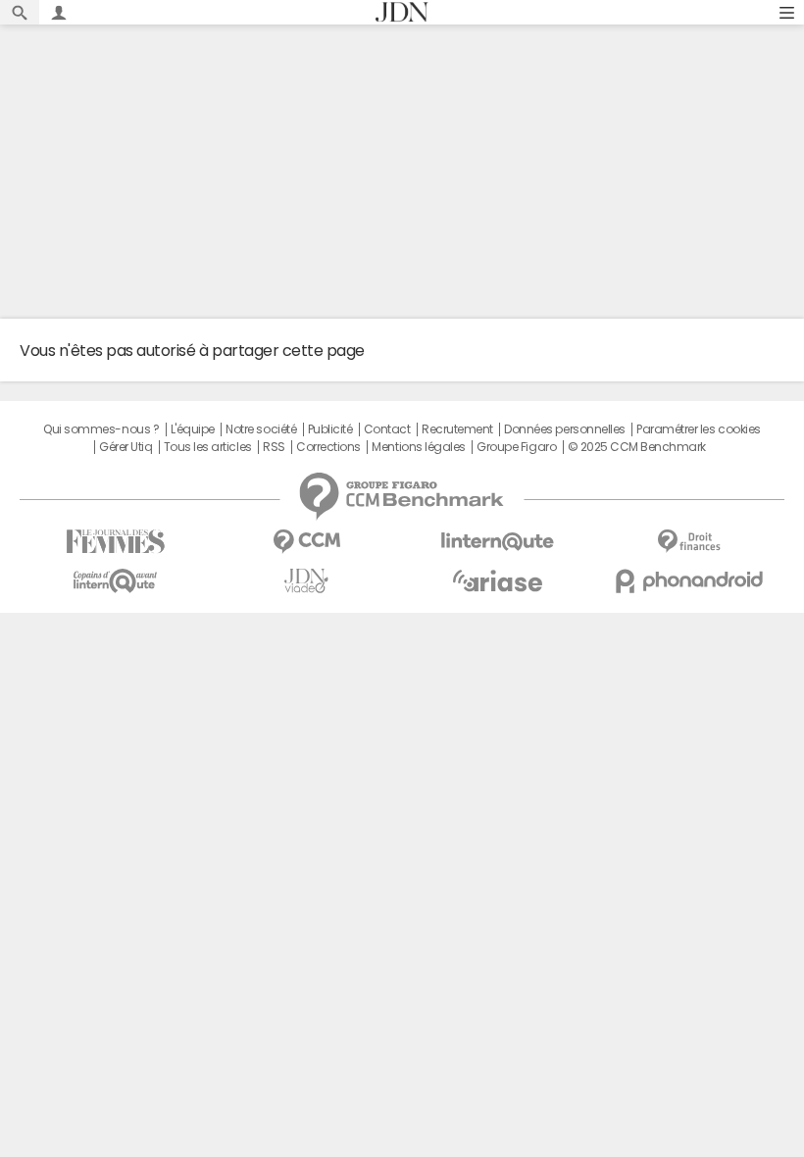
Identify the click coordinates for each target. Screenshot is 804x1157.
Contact (387, 429)
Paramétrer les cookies (698, 429)
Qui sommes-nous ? (101, 429)
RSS (274, 447)
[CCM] (306, 541)
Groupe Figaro (516, 447)
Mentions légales (418, 447)
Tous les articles (208, 447)
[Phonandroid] (688, 581)
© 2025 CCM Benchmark (637, 447)
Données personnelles (564, 429)
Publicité (330, 429)
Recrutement (457, 429)
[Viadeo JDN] (306, 581)
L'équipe (193, 429)
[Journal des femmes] (115, 541)
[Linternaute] (497, 541)
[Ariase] (497, 580)
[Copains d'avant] (115, 581)
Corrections (328, 447)
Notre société (261, 429)
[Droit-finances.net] (688, 541)
